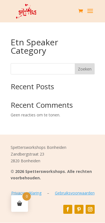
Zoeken (85, 69)
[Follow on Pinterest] (78, 209)
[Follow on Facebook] (67, 209)
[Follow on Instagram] (90, 209)
